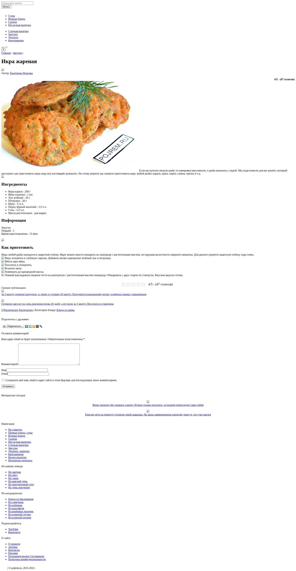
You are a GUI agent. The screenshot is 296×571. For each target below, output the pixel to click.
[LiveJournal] (41, 326)
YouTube (13, 529)
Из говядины (15, 502)
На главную (15, 429)
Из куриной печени (19, 517)
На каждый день (17, 481)
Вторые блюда (16, 18)
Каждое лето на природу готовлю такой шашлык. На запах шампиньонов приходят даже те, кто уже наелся (148, 414)
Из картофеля (16, 508)
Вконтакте (14, 532)
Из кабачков (15, 505)
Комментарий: (9, 364)
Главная (6, 52)
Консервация (15, 40)
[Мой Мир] (37, 326)
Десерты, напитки (18, 451)
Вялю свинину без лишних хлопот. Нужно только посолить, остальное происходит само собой (148, 405)
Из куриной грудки (19, 514)
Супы (11, 15)
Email (4, 373)
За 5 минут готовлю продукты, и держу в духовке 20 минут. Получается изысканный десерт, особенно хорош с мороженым (73, 294)
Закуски (13, 34)
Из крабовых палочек (20, 511)
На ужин (13, 478)
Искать (6, 6)
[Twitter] (30, 326)
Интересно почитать (20, 460)
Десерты (13, 37)
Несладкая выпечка (19, 25)
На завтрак (14, 472)
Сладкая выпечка (18, 31)
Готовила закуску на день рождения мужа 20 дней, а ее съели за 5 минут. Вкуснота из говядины (57, 303)
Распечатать (26, 310)
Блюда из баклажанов (20, 499)
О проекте (14, 543)
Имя (3, 370)
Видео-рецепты (17, 457)
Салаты (12, 22)
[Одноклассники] (34, 326)
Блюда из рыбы (65, 310)
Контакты (14, 550)
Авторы (12, 547)
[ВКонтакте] (26, 326)
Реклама (13, 553)
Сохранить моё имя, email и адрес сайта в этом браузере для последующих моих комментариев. (61, 380)
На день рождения (19, 487)
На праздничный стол (21, 484)
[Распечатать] (9, 310)
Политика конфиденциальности (27, 559)
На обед (12, 475)
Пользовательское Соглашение (26, 556)
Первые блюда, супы (20, 432)
